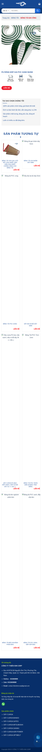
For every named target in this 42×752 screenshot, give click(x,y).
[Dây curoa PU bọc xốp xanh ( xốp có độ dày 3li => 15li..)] (11, 407)
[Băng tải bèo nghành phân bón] (11, 567)
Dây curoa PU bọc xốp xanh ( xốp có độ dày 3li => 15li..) (10, 484)
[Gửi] (38, 11)
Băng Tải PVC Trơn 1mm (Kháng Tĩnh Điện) (31, 484)
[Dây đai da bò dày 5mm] (31, 248)
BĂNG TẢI (15, 18)
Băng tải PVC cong (10, 324)
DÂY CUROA (8, 714)
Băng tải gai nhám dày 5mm (30, 161)
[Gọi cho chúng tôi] (3, 704)
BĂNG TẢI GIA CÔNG (28, 18)
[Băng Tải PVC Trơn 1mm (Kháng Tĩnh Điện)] (31, 407)
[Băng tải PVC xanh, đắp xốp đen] (31, 567)
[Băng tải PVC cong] (11, 248)
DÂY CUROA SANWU (11, 728)
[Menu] (2, 3)
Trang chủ (5, 18)
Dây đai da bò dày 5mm (30, 324)
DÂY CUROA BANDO (11, 718)
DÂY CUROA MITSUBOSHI (13, 725)
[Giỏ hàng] (39, 4)
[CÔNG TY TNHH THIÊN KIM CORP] (21, 3)
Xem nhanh (9, 149)
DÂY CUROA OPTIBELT (12, 735)
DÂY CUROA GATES (11, 721)
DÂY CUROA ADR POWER (13, 732)
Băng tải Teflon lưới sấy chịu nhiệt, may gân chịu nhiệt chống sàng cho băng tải (10, 164)
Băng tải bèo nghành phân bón (10, 643)
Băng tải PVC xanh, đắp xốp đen (31, 643)
